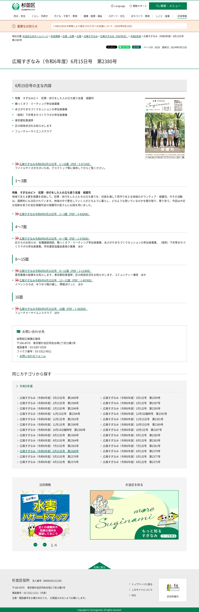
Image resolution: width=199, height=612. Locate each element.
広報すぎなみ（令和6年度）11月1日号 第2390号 (49, 424)
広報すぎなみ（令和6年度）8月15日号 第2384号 (49, 440)
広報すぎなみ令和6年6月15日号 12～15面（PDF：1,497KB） (56, 280)
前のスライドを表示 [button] (35, 545)
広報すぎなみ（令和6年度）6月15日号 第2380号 (49, 451)
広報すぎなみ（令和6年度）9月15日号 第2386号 (49, 435)
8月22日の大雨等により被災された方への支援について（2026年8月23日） (94, 26)
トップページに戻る (142, 584)
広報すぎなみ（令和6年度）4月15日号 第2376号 (49, 462)
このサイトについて (142, 589)
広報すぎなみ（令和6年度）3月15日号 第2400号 (49, 398)
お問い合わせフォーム (33, 356)
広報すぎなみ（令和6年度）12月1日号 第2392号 (49, 419)
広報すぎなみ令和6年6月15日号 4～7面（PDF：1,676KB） (54, 238)
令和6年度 (135, 36)
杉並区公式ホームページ (35, 36)
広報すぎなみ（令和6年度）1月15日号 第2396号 (49, 408)
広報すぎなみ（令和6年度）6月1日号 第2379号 (131, 451)
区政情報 (55, 36)
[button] (118, 5)
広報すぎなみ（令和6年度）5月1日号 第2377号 (131, 456)
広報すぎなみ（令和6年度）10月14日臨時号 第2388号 (52, 430)
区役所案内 (173, 596)
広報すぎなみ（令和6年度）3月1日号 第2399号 (131, 398)
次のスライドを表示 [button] (45, 545)
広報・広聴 (68, 36)
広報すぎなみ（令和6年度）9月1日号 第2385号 (131, 435)
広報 (79, 36)
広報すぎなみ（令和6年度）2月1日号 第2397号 (131, 403)
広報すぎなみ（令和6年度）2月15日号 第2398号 (49, 403)
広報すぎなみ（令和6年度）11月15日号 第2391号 (133, 419)
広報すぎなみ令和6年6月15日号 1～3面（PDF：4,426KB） (54, 214)
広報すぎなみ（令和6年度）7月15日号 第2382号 (49, 446)
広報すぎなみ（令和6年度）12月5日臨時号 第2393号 (135, 414)
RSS (134, 595)
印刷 (137, 47)
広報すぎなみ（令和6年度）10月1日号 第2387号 (132, 430)
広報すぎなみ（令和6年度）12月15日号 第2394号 (50, 414)
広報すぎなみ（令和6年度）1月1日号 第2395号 (131, 408)
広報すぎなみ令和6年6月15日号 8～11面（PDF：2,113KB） (55, 271)
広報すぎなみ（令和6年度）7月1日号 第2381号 (131, 446)
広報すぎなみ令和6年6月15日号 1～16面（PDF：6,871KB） (55, 164)
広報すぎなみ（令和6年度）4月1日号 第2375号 (131, 462)
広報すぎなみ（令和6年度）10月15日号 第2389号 (133, 424)
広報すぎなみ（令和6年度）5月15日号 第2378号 (49, 456)
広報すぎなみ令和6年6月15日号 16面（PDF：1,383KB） (53, 309)
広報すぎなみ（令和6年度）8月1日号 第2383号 (131, 440)
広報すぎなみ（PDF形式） (114, 36)
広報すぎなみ (91, 36)
